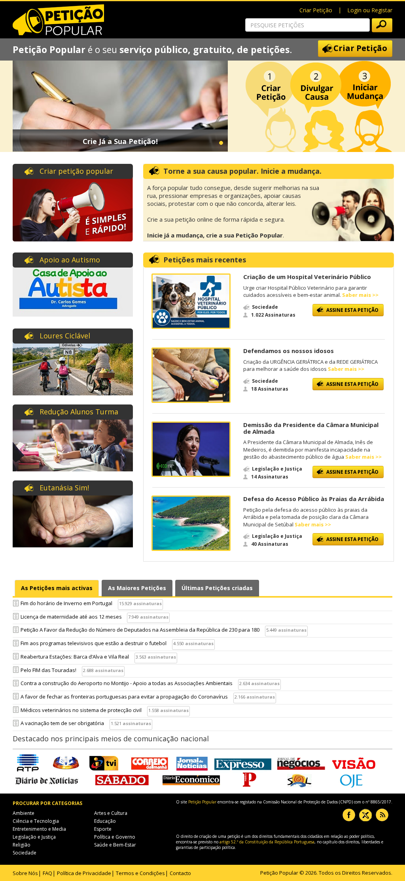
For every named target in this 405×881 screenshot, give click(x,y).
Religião (21, 844)
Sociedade (24, 852)
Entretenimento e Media (39, 829)
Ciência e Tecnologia (36, 821)
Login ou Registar (369, 10)
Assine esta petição (352, 310)
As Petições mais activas (57, 588)
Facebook (349, 815)
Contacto (180, 873)
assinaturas (147, 603)
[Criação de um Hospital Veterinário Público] (191, 301)
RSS (382, 815)
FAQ (47, 873)
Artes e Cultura (110, 813)
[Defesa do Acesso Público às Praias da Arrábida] (191, 523)
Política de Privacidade (84, 873)
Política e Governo (114, 837)
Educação (105, 821)
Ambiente (23, 813)
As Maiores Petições (137, 588)
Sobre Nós (25, 873)
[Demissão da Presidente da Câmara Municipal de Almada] (191, 449)
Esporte (103, 829)
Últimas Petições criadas (217, 588)
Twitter (365, 815)
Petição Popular (202, 802)
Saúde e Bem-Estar (115, 844)
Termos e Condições (140, 873)
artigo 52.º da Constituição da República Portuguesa (267, 842)
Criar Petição (315, 10)
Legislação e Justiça (34, 837)
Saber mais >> (360, 294)
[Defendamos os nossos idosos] (191, 375)
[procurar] (382, 25)
